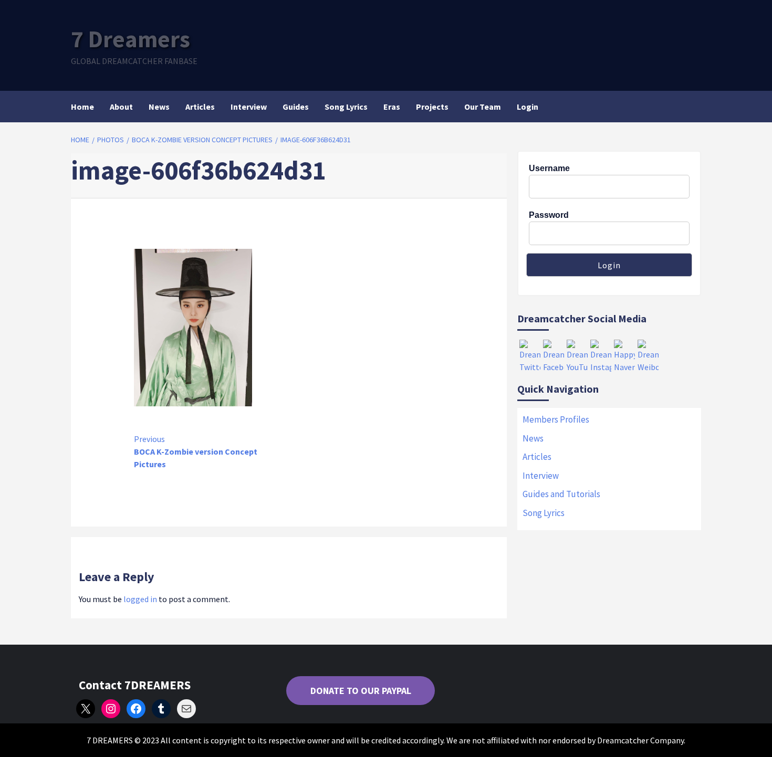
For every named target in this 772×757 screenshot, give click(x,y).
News (159, 106)
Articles (200, 106)
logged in (140, 599)
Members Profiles (556, 419)
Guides (296, 106)
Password (549, 215)
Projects (432, 106)
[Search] (694, 107)
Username (549, 168)
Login (527, 106)
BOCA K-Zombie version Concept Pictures (195, 451)
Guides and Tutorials (561, 494)
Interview (249, 106)
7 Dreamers (130, 39)
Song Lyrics (346, 106)
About (121, 106)
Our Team (482, 106)
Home (82, 106)
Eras (391, 106)
